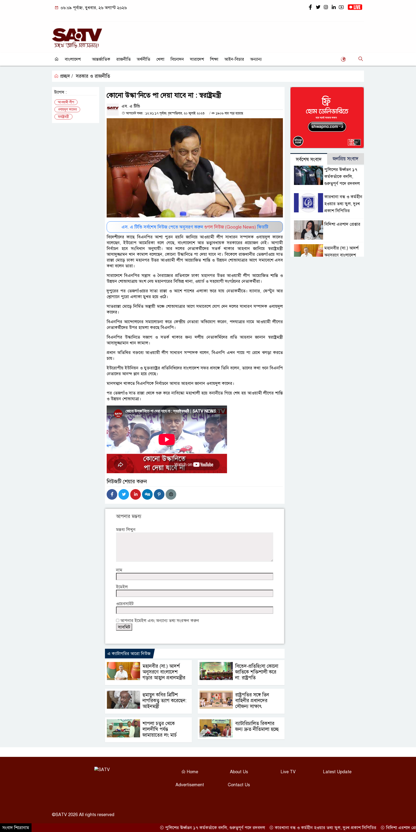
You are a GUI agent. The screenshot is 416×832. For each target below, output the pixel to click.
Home (192, 771)
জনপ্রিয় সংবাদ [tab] (345, 159)
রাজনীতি (123, 59)
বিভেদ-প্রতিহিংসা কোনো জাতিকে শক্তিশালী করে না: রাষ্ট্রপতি (256, 672)
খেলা (160, 59)
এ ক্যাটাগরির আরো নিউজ (128, 653)
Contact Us (239, 784)
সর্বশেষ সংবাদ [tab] (309, 160)
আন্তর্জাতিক (101, 59)
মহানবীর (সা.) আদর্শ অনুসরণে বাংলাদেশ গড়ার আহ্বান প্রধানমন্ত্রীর (164, 672)
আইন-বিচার (234, 59)
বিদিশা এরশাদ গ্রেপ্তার (342, 224)
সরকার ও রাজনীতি (93, 76)
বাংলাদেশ (73, 59)
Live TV (288, 771)
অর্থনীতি (143, 59)
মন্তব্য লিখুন (126, 529)
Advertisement (190, 784)
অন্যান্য (256, 59)
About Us (239, 771)
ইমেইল (122, 587)
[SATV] (77, 36)
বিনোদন (177, 59)
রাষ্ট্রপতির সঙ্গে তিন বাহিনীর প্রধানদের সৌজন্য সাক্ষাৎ (252, 700)
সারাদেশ (197, 59)
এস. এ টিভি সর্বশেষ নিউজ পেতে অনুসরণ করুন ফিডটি (195, 227)
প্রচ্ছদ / (66, 76)
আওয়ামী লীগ (66, 102)
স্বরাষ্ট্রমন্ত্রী (63, 117)
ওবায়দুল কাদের (67, 109)
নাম (119, 570)
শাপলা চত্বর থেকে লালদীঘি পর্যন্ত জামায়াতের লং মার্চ (160, 729)
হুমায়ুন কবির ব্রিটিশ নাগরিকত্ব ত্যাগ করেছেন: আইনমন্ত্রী (165, 700)
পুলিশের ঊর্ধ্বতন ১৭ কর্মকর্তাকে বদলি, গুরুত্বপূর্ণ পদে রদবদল (342, 176)
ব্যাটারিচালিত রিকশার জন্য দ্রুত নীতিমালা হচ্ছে (257, 726)
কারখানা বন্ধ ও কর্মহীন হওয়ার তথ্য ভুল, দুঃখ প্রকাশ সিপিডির (343, 204)
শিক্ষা (214, 59)
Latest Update (337, 771)
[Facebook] (112, 494)
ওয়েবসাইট (125, 603)
